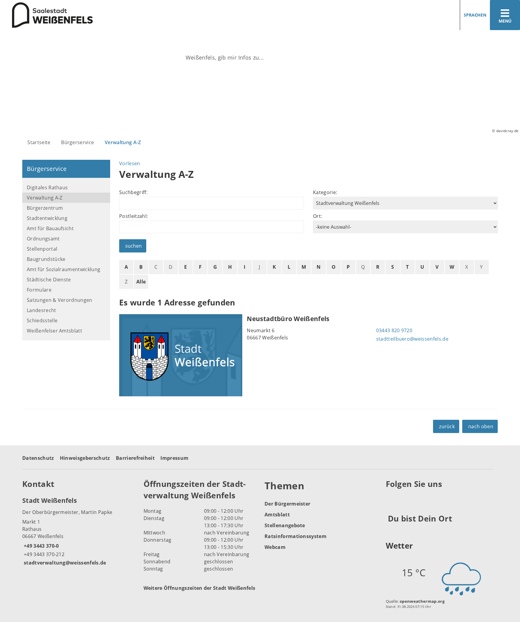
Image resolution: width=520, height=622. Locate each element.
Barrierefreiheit (135, 458)
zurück (447, 426)
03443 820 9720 (393, 330)
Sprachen (475, 15)
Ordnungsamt (43, 238)
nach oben (480, 426)
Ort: (317, 216)
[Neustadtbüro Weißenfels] (308, 355)
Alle (141, 281)
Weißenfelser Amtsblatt (54, 330)
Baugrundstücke (46, 259)
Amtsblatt (277, 514)
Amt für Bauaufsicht (50, 228)
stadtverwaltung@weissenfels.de (64, 562)
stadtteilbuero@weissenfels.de (411, 339)
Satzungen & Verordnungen (59, 300)
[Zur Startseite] (127, 15)
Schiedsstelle (42, 320)
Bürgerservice (77, 142)
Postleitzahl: (133, 216)
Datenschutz (38, 458)
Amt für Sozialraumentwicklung (63, 269)
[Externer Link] (391, 499)
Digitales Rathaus (47, 187)
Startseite (38, 142)
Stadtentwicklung (47, 218)
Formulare (39, 289)
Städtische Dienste (49, 279)
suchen (133, 246)
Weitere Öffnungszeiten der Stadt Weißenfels (199, 588)
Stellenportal (42, 249)
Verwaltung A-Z (123, 142)
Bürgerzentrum (45, 208)
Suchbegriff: (133, 192)
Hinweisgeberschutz (85, 458)
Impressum (174, 458)
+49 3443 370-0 (40, 546)
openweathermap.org (422, 601)
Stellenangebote (285, 525)
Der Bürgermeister (287, 503)
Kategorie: (325, 192)
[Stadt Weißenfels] (78, 531)
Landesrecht (41, 310)
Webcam (275, 547)
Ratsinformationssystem (296, 536)
